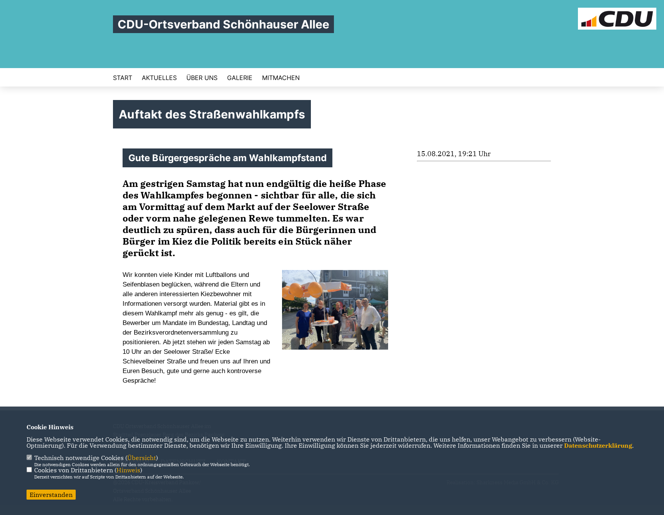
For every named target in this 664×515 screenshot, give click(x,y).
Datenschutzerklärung (598, 445)
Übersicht (141, 458)
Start (122, 78)
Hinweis (128, 470)
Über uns (201, 78)
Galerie (239, 78)
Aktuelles (159, 78)
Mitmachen (281, 78)
